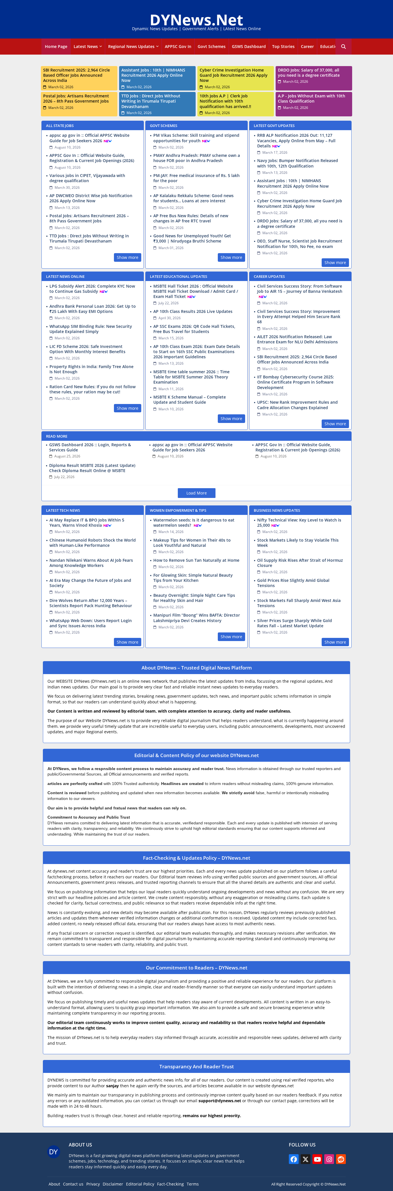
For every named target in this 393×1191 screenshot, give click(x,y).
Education (330, 46)
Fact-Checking (170, 1184)
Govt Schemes (212, 46)
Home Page (56, 46)
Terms (193, 1184)
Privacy (93, 1184)
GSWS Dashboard (249, 46)
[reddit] (341, 1159)
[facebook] (294, 1159)
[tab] (56, 47)
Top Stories (283, 46)
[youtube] (317, 1159)
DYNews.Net (196, 19)
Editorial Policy (140, 1184)
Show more (127, 257)
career (307, 46)
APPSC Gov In (178, 46)
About (54, 1184)
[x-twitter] (305, 1159)
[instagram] (329, 1159)
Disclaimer (113, 1184)
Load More (196, 493)
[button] (343, 47)
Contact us (73, 1184)
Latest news (86, 46)
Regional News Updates (131, 46)
